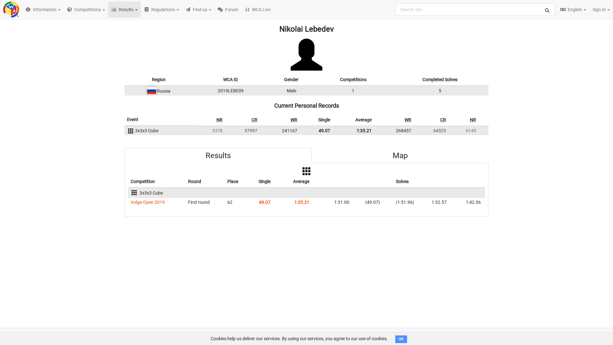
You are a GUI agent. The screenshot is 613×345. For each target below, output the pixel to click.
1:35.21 (364, 130)
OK (401, 339)
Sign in (600, 9)
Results (218, 155)
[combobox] (475, 10)
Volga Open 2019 (148, 202)
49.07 (324, 130)
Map (400, 155)
